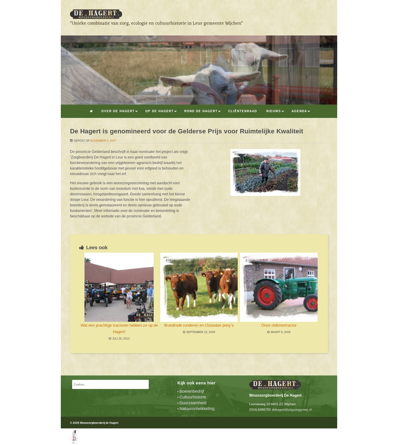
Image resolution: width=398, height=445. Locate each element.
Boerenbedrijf (191, 391)
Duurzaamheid (192, 403)
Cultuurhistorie (192, 397)
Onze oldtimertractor (279, 325)
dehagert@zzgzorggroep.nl (292, 409)
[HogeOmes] (69, 442)
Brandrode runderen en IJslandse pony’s (199, 325)
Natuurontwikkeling (196, 408)
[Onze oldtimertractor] (279, 287)
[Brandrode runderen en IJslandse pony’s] (199, 287)
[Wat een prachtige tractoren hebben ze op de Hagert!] (119, 287)
